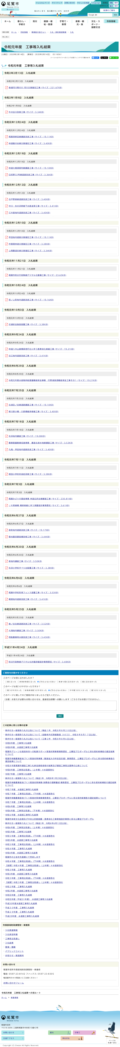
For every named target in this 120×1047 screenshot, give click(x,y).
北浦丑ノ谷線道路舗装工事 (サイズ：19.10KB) (31, 405)
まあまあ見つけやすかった (36, 690)
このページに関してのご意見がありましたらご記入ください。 (32, 695)
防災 (35, 21)
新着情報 (14, 997)
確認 (60, 716)
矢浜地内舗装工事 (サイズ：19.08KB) (27, 436)
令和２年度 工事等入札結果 (18, 887)
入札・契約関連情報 (58, 32)
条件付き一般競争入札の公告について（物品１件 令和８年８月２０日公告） (41, 730)
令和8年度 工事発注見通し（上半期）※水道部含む (29, 770)
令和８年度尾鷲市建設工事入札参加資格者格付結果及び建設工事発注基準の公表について (46, 766)
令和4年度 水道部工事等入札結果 (21, 853)
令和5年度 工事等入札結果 (18, 832)
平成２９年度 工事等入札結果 (19, 912)
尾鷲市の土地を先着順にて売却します (22, 857)
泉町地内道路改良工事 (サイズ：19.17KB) (29, 530)
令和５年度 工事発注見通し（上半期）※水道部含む (30, 844)
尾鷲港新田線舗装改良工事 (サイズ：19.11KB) (31, 137)
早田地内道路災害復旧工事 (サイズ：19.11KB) (31, 237)
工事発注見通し (12, 939)
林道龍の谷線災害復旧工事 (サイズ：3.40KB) (30, 143)
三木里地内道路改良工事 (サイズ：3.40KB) (29, 213)
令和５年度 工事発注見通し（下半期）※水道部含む (30, 836)
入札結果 (9, 943)
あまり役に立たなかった (69, 682)
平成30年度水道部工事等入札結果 (21, 903)
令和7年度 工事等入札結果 (18, 774)
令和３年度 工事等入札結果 (18, 870)
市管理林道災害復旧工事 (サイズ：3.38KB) (29, 244)
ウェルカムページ (43, 3)
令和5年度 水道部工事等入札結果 (21, 840)
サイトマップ (57, 3)
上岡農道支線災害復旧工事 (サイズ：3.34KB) (30, 251)
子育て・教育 (64, 22)
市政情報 (111, 21)
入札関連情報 (11, 930)
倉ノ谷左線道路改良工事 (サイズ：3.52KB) (29, 624)
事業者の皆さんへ (39, 32)
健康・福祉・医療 (48, 22)
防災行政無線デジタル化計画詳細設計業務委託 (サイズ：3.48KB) (40, 662)
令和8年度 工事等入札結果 (18, 743)
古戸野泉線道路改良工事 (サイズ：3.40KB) (29, 199)
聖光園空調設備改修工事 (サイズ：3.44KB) (29, 537)
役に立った (11, 682)
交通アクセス (8, 1038)
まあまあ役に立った (27, 682)
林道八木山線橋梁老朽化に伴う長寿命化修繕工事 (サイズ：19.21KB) (42, 349)
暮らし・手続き (22, 22)
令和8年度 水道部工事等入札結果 (21, 747)
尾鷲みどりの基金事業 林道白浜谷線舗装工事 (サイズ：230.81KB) (41, 499)
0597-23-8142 (17, 974)
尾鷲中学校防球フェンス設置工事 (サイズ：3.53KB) (34, 592)
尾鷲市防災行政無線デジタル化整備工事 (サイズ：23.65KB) (37, 275)
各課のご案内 (109, 10)
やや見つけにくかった (79, 690)
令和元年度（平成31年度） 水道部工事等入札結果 (29, 899)
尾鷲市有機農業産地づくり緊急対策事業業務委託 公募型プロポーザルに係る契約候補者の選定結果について (55, 798)
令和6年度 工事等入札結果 (18, 806)
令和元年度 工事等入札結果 (18, 895)
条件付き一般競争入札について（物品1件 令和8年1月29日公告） (36, 778)
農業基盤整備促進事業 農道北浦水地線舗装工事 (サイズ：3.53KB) (41, 443)
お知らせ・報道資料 (14, 955)
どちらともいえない (47, 682)
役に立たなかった (89, 682)
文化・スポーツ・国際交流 (95, 24)
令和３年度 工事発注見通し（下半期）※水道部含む (30, 878)
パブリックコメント (14, 951)
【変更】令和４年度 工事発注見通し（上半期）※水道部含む (34, 865)
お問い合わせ (70, 3)
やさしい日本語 (83, 3)
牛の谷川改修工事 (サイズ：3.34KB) (26, 112)
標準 (116, 3)
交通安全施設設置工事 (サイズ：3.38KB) (28, 324)
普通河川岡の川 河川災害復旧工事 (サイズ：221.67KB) (35, 88)
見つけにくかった (98, 690)
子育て (77, 1032)
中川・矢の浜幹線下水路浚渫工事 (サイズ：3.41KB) (34, 206)
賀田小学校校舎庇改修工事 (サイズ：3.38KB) (30, 474)
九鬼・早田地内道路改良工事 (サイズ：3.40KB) (31, 449)
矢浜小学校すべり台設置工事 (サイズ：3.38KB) (31, 568)
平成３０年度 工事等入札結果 (19, 908)
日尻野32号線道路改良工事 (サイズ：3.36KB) (31, 175)
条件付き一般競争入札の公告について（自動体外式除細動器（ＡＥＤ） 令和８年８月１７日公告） (51, 735)
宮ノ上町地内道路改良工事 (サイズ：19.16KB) (31, 300)
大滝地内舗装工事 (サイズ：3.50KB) (26, 630)
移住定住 (66, 1038)
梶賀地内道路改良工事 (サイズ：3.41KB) (28, 599)
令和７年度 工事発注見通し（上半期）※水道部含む (30, 802)
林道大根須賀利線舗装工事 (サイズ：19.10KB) (31, 168)
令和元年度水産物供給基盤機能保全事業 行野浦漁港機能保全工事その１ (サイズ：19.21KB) (53, 380)
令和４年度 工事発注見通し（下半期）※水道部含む (30, 861)
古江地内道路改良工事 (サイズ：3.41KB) (28, 356)
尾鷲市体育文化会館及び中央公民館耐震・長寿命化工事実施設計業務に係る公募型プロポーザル (49, 819)
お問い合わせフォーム (13, 983)
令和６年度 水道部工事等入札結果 (21, 815)
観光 (52, 1032)
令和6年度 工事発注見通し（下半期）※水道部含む (29, 811)
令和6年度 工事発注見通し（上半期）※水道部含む (29, 827)
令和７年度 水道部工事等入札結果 (21, 789)
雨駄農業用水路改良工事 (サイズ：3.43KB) (29, 637)
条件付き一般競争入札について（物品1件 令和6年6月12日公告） (36, 823)
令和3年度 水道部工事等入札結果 (21, 874)
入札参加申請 (11, 934)
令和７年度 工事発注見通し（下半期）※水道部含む (30, 794)
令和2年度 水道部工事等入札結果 (21, 891)
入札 (72, 32)
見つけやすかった (14, 690)
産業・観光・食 (80, 22)
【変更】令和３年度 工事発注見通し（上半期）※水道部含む (34, 882)
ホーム (7, 21)
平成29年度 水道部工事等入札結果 (22, 916)
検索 (115, 15)
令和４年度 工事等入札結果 (18, 849)
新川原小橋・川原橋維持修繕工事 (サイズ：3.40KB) (34, 411)
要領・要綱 (10, 947)
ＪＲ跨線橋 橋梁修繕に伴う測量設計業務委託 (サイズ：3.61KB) (39, 505)
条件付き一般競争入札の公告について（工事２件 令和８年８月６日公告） (40, 739)
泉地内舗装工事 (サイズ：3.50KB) (25, 561)
